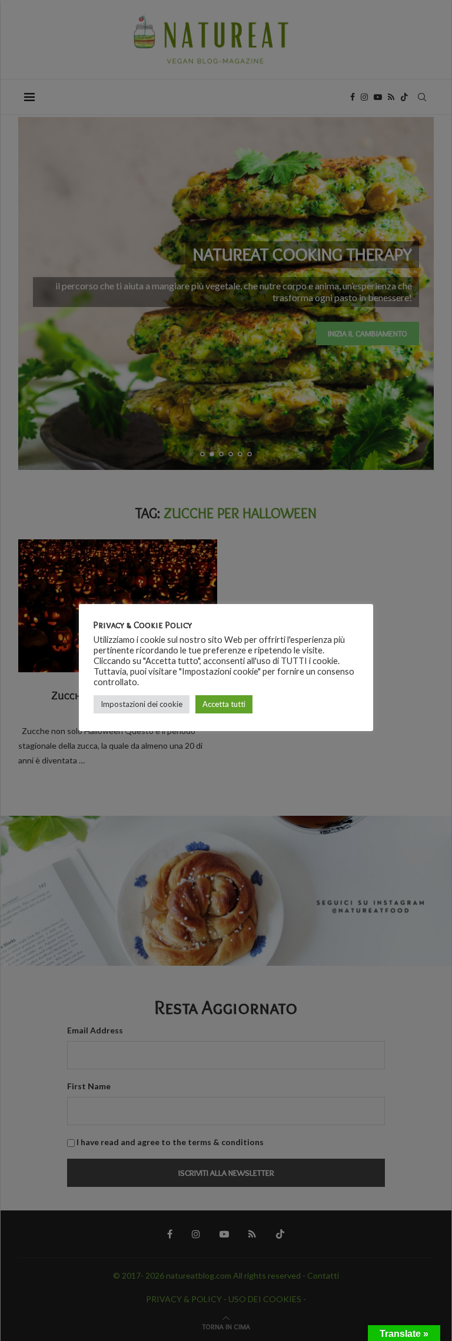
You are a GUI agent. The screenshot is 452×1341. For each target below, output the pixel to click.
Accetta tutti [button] (223, 704)
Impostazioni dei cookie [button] (141, 704)
